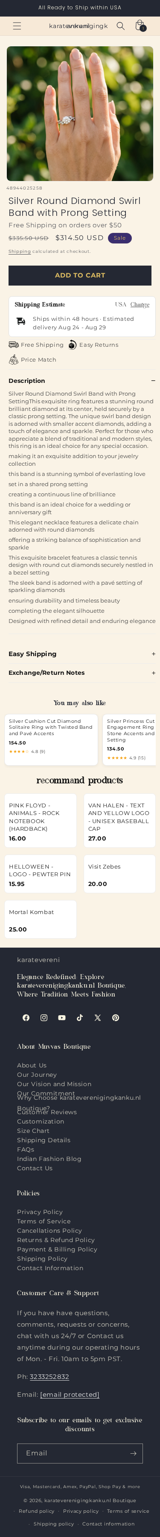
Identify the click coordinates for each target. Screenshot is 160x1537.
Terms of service (128, 1511)
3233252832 (49, 1377)
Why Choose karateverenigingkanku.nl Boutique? (79, 1103)
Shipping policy (54, 1524)
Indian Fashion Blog (49, 1159)
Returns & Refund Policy (56, 1240)
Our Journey (37, 1074)
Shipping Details (44, 1140)
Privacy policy (81, 1511)
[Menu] (17, 26)
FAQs (25, 1149)
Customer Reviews (47, 1112)
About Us (32, 1065)
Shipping (20, 251)
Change (140, 305)
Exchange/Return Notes (46, 673)
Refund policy (37, 1511)
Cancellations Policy (49, 1230)
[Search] (120, 26)
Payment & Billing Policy (57, 1249)
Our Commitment (46, 1093)
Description (27, 381)
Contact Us (35, 1168)
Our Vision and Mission (54, 1084)
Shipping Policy (42, 1258)
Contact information (108, 1524)
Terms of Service (44, 1221)
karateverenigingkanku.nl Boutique (90, 1500)
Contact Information (50, 1268)
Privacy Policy (40, 1212)
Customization (40, 1121)
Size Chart (33, 1131)
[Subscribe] (133, 1453)
